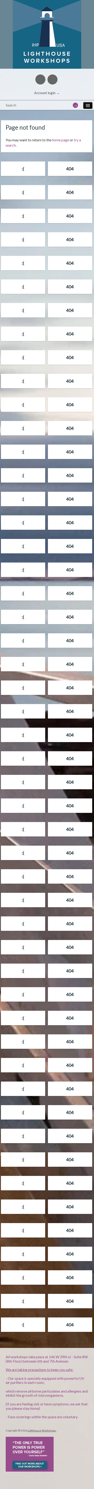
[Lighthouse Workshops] (47, 6)
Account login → (47, 93)
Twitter (52, 79)
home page (60, 140)
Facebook (40, 79)
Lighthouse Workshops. (42, 1430)
